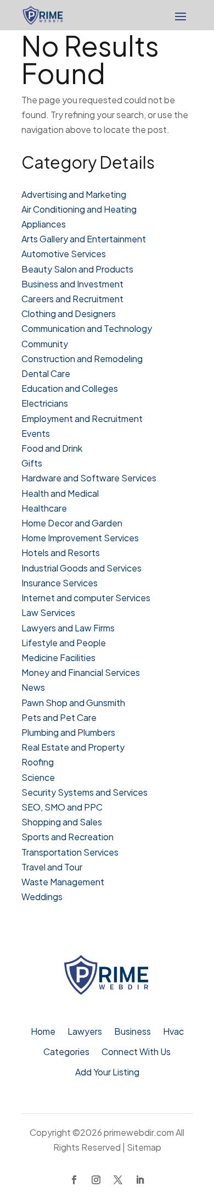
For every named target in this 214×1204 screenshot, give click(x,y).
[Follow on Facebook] (74, 1180)
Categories (66, 1052)
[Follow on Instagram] (96, 1180)
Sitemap (144, 1147)
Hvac (173, 1032)
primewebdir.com (139, 1132)
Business (132, 1032)
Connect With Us (136, 1052)
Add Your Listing (107, 1073)
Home (43, 1032)
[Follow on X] (118, 1180)
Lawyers (84, 1032)
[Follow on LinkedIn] (140, 1180)
